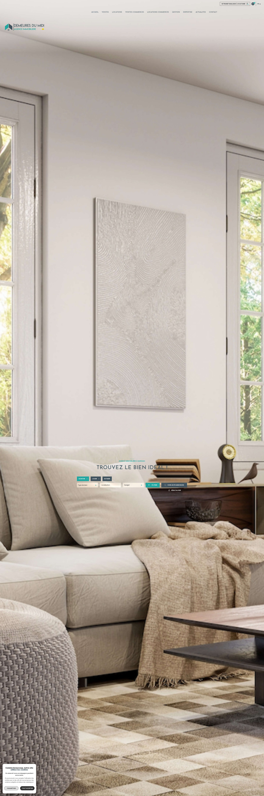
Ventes (105, 12)
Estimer (107, 479)
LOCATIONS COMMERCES (158, 12)
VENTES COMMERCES (134, 12)
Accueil (94, 12)
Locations (117, 12)
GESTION (176, 12)
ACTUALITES (201, 12)
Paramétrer (11, 788)
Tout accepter (27, 788)
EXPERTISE (187, 12)
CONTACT (213, 12)
